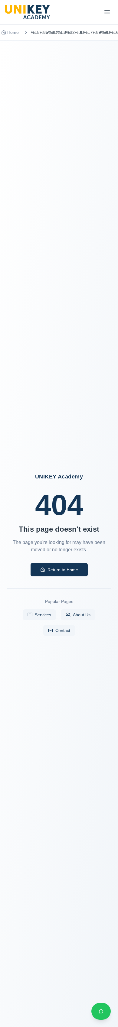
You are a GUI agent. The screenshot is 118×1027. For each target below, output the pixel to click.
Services (43, 614)
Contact (62, 630)
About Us (81, 614)
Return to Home (63, 569)
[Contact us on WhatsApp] (101, 1011)
